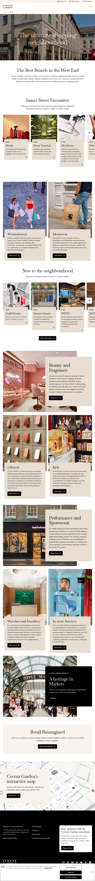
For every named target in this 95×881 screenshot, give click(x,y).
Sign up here (67, 848)
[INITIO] (82, 330)
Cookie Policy (48, 868)
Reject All (71, 872)
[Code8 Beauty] (26, 322)
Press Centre (36, 834)
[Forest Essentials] (54, 157)
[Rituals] (26, 157)
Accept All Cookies (70, 877)
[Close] (92, 872)
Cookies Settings (71, 867)
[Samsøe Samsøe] (54, 327)
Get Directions (36, 826)
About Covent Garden (10, 838)
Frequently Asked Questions (41, 838)
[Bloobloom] (82, 164)
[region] (47, 872)
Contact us (35, 830)
